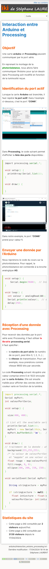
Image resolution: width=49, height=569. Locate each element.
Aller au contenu (41, 2)
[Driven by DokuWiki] (24, 562)
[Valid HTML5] (30, 559)
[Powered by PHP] (18, 559)
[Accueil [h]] (24, 1)
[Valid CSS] (41, 559)
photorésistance (11, 67)
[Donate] (7, 559)
